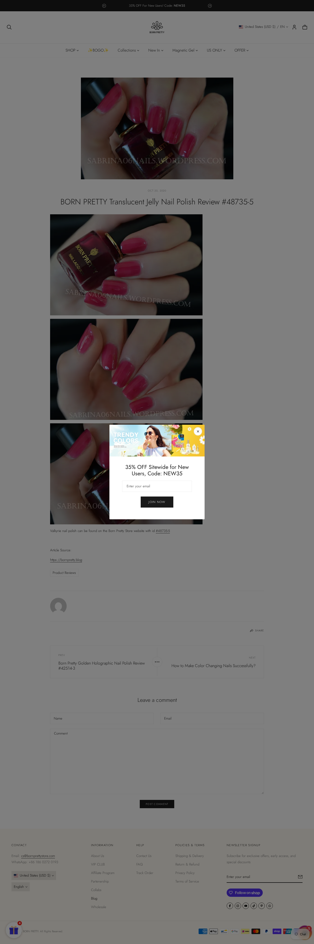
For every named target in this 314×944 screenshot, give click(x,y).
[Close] (198, 431)
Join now (156, 502)
